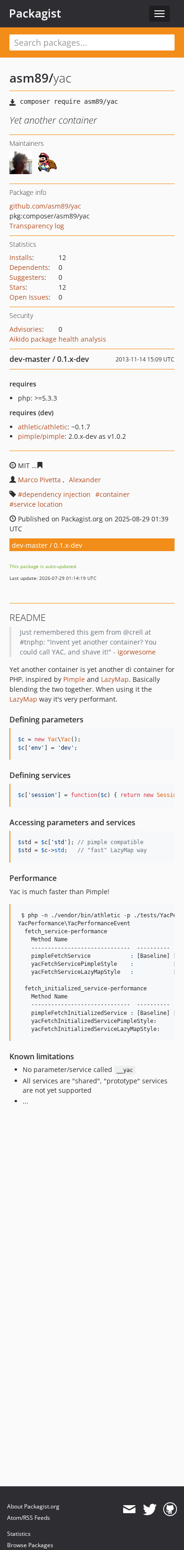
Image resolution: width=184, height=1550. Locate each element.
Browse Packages (30, 1545)
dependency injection (56, 494)
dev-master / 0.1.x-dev (47, 545)
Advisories (25, 329)
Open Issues (29, 297)
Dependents (28, 267)
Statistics (19, 1534)
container (115, 494)
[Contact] (129, 1509)
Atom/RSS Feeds (28, 1518)
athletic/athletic (42, 426)
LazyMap (115, 679)
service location (38, 504)
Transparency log (36, 225)
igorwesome (136, 651)
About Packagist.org (33, 1506)
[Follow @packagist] (150, 1509)
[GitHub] (170, 1509)
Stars (17, 287)
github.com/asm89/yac (45, 205)
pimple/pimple (41, 436)
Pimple (74, 679)
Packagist (35, 13)
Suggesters (26, 277)
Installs (20, 257)
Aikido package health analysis (57, 339)
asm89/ (31, 77)
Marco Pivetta (39, 479)
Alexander (85, 479)
